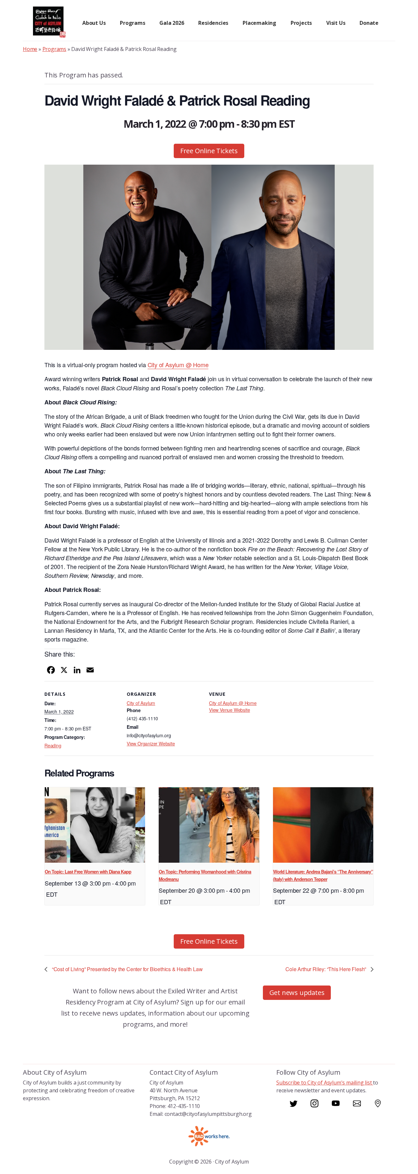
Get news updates (297, 992)
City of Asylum (141, 703)
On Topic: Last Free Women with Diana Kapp (88, 871)
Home (30, 49)
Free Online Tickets (209, 150)
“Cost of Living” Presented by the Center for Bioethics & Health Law (126, 969)
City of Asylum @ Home (233, 703)
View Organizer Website (151, 743)
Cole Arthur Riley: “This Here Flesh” (326, 969)
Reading (52, 745)
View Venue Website (229, 710)
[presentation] (95, 824)
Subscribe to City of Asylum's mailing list (324, 1082)
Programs (54, 49)
